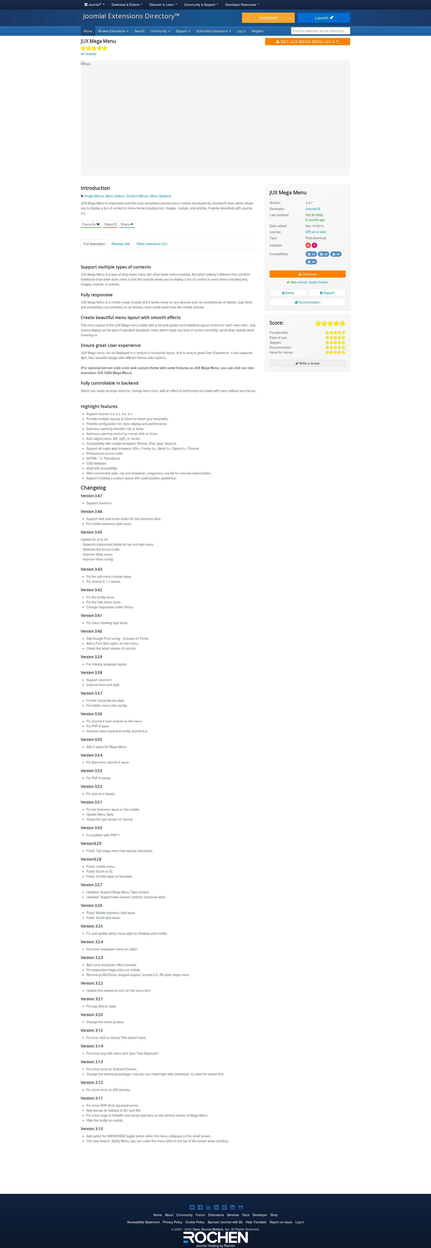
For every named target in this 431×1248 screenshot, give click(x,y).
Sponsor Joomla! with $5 (225, 1222)
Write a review (308, 363)
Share (125, 224)
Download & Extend (126, 4)
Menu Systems (160, 196)
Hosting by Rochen (215, 1245)
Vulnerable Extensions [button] (212, 31)
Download (268, 17)
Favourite (89, 224)
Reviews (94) (121, 243)
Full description (94, 243)
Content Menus (137, 196)
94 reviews (88, 53)
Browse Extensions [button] (112, 31)
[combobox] (320, 30)
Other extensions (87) (151, 243)
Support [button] (182, 31)
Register (258, 31)
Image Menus (94, 196)
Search (139, 31)
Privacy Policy (172, 1222)
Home (88, 31)
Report (109, 224)
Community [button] (159, 31)
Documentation (309, 302)
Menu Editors (115, 196)
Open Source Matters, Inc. (211, 1229)
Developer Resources (241, 4)
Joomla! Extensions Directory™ (131, 15)
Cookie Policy (195, 1222)
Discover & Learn (162, 4)
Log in (241, 31)
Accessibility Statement (143, 1222)
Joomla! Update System (313, 282)
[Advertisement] (307, 404)
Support (329, 292)
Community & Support (200, 4)
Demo (289, 292)
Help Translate (256, 1222)
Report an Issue (281, 1222)
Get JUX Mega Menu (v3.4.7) (309, 41)
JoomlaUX (313, 208)
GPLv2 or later (316, 232)
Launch (322, 17)
